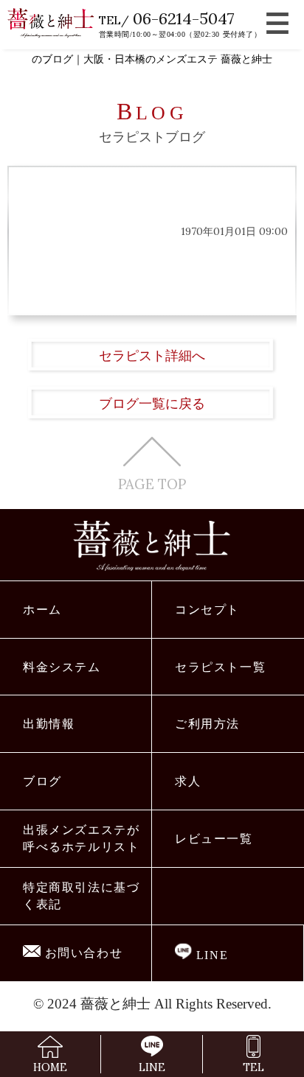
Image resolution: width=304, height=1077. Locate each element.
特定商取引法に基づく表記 (81, 895)
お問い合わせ (82, 953)
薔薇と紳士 (115, 1003)
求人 (188, 781)
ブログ (42, 781)
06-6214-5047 (184, 18)
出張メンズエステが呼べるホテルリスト (81, 838)
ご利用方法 (207, 724)
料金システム (62, 667)
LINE (210, 955)
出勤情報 (49, 724)
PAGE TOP (152, 483)
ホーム (42, 610)
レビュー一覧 (214, 839)
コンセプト (207, 610)
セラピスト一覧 (220, 667)
